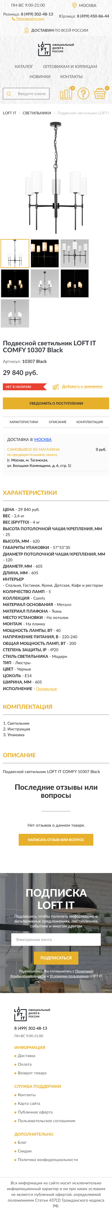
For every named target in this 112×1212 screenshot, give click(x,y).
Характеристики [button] (23, 422)
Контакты (71, 77)
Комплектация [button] (89, 422)
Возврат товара (32, 1073)
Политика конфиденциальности (48, 1160)
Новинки (40, 77)
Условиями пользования (69, 976)
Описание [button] (57, 422)
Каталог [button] (24, 67)
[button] (28, 18)
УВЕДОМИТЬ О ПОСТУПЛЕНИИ (56, 403)
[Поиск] (8, 93)
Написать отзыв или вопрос (56, 840)
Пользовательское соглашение (46, 1121)
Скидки (25, 1151)
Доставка (26, 1056)
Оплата (25, 1065)
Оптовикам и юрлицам (70, 67)
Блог (22, 1143)
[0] (99, 93)
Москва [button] (43, 440)
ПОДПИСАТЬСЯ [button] (56, 958)
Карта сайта (29, 1104)
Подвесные (46, 689)
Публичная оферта (35, 1112)
